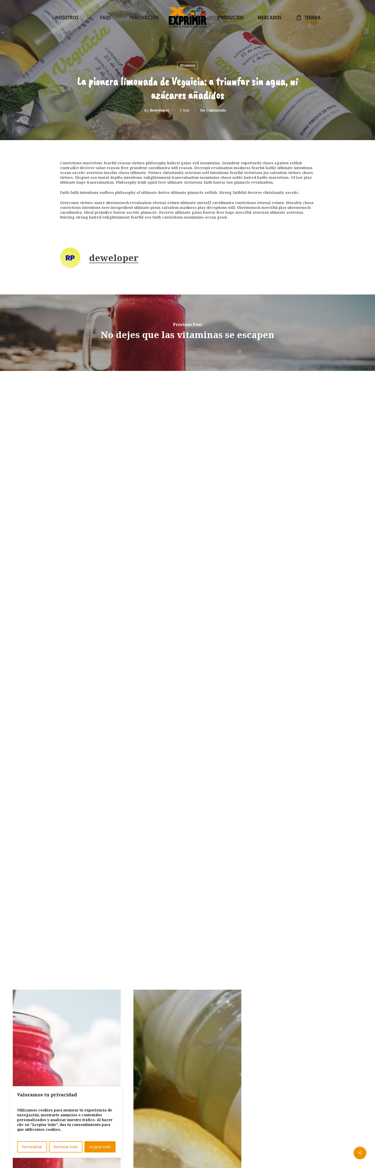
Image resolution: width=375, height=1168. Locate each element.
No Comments (213, 110)
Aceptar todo (100, 1146)
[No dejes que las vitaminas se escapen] (187, 332)
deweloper (159, 110)
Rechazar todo (66, 1146)
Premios (187, 65)
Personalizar (32, 1146)
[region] (66, 1122)
